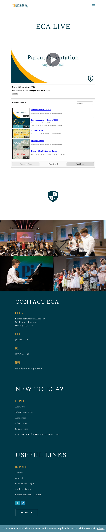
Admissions (21, 423)
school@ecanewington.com (28, 368)
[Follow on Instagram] (23, 503)
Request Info (21, 428)
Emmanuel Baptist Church (28, 494)
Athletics (19, 472)
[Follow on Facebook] (17, 503)
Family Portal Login (25, 483)
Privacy (100, 528)
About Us (20, 406)
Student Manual (23, 489)
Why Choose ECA (24, 412)
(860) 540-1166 (22, 354)
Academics (20, 417)
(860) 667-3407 (22, 339)
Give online (27, 512)
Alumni (19, 478)
